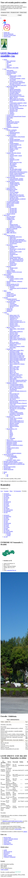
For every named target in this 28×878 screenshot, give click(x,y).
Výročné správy (10, 115)
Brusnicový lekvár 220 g (15, 376)
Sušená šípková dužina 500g (16, 353)
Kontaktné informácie (12, 299)
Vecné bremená (10, 277)
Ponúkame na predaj (14, 159)
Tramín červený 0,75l (15, 326)
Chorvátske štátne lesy (15, 92)
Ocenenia (9, 74)
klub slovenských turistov (16, 94)
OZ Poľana (6, 503)
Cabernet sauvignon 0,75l (16, 320)
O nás (5, 69)
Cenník (11, 255)
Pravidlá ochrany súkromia (13, 121)
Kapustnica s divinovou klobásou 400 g (15, 344)
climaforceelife (7, 468)
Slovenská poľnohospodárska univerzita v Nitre (17, 109)
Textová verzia (7, 36)
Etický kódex (10, 117)
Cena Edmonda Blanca (15, 257)
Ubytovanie (6, 841)
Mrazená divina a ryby (12, 428)
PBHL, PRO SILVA (11, 232)
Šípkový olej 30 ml (14, 373)
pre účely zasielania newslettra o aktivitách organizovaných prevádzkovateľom (14, 822)
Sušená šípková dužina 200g (16, 354)
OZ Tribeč (6, 496)
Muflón (11, 434)
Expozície (12, 158)
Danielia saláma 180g (15, 335)
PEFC (11, 222)
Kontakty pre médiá (11, 295)
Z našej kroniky (13, 166)
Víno (8, 314)
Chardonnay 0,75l (14, 318)
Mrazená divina (13, 146)
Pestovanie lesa (10, 230)
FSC (11, 223)
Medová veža (13, 372)
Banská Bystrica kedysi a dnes (17, 407)
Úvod (11, 220)
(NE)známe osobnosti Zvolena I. (17, 176)
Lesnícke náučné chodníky (13, 203)
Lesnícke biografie (14, 396)
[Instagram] (7, 30)
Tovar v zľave (10, 439)
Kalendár (9, 62)
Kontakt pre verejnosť (15, 300)
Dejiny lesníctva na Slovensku (17, 387)
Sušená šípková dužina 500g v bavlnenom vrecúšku (17, 351)
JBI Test (11, 307)
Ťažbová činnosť (11, 231)
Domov (5, 59)
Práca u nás (9, 120)
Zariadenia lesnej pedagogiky (16, 180)
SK (4, 473)
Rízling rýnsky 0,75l (14, 315)
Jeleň (11, 430)
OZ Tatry (6, 500)
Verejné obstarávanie (8, 34)
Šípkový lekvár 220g (14, 362)
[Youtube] (5, 20)
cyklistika (12, 88)
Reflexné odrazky (14, 424)
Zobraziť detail (23, 12)
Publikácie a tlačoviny (12, 383)
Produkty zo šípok (14, 148)
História (8, 119)
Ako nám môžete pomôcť (16, 169)
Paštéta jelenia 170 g (14, 337)
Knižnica (12, 167)
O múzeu (12, 154)
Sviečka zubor (13, 419)
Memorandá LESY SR (12, 86)
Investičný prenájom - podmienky (14, 281)
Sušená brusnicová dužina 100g (17, 355)
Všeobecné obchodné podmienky (14, 441)
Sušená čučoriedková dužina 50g (17, 360)
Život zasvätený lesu (14, 393)
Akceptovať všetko (5, 12)
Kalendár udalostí (14, 200)
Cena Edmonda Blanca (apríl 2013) (18, 85)
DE (7, 476)
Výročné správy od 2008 (15, 170)
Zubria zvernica (10, 204)
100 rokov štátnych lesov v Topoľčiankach (16, 389)
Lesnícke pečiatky (14, 395)
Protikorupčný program (12, 123)
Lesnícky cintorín (14, 185)
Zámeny (8, 282)
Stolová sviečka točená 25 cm (17, 422)
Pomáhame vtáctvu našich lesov (17, 196)
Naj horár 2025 (13, 212)
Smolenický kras (13, 111)
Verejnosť (6, 128)
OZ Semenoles (17, 491)
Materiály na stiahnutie (12, 228)
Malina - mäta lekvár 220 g (16, 377)
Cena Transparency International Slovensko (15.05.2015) (17, 83)
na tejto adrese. (18, 829)
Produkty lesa (10, 349)
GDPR (5, 850)
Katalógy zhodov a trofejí (16, 251)
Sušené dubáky (13, 378)
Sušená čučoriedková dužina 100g (18, 358)
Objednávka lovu (14, 254)
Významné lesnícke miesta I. (16, 384)
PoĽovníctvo (7, 853)
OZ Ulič (6, 512)
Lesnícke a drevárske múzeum (14, 153)
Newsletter (9, 65)
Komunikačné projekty (12, 189)
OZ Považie (6, 497)
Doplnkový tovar (11, 416)
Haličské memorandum (15, 89)
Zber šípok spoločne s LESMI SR (18, 199)
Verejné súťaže (13, 263)
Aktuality (9, 292)
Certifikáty (9, 449)
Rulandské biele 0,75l (15, 316)
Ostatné (11, 151)
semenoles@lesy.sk (11, 570)
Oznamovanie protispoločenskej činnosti (16, 116)
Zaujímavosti (13, 265)
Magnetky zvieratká (14, 423)
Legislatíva (12, 247)
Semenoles (12, 303)
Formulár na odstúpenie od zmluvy (15, 445)
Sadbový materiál (11, 270)
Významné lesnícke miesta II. (16, 385)
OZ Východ (6, 505)
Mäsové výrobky (11, 327)
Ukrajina (12, 112)
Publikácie (12, 150)
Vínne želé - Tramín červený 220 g (18, 381)
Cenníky (9, 535)
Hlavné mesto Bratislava (15, 90)
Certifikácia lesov (11, 219)
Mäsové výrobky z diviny (16, 147)
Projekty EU (12, 131)
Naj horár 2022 (13, 208)
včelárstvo (12, 113)
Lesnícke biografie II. (15, 397)
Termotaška (12, 438)
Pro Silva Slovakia (14, 107)
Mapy (11, 491)
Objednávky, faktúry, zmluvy (13, 460)
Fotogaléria (12, 186)
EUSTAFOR (13, 134)
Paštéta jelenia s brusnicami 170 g (17, 338)
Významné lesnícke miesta (13, 201)
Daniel (11, 435)
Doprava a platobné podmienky (14, 453)
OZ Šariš (6, 507)
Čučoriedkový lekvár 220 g (16, 374)
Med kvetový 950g (14, 368)
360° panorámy (13, 163)
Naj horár (9, 207)
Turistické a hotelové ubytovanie (14, 272)
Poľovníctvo (9, 245)
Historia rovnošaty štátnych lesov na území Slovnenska (18, 401)
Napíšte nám (6, 32)
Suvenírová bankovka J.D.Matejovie (18, 405)
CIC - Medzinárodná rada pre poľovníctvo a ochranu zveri (16, 260)
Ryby (11, 437)
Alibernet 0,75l (13, 319)
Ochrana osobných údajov (16, 174)
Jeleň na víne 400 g (14, 342)
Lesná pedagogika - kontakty (16, 178)
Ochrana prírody (10, 217)
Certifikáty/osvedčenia (15, 226)
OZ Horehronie (7, 501)
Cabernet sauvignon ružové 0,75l (17, 322)
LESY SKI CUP (13, 193)
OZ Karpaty (6, 493)
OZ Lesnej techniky (8, 510)
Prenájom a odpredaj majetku (10, 461)
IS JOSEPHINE (13, 457)
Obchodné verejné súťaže (10, 35)
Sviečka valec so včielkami (16, 418)
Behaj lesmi (12, 190)
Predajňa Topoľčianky (15, 139)
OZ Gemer (6, 504)
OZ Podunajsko (7, 495)
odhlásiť (25, 831)
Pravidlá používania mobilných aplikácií (13, 462)
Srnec (11, 431)
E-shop (5, 312)
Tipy (8, 63)
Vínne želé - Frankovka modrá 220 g (18, 380)
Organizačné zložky (11, 73)
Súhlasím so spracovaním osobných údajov (12, 821)
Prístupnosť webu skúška (12, 67)
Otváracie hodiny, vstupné (16, 155)
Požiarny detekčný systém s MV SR (18, 105)
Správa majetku (7, 274)
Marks (8, 66)
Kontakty (6, 297)
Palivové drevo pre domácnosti (17, 239)
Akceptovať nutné (15, 12)
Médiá (5, 291)
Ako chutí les (13, 399)
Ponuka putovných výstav (16, 162)
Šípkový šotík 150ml (14, 366)
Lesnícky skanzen (11, 181)
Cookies (8, 446)
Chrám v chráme (13, 411)
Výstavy (12, 157)
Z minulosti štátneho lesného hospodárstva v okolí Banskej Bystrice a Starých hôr (16, 414)
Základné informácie (14, 182)
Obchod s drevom (11, 213)
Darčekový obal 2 (14, 324)
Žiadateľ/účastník (14, 224)
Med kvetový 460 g (14, 361)
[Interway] (18, 872)
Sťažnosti (9, 125)
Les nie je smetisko (14, 192)
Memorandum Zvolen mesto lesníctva (18, 171)
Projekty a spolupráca (12, 130)
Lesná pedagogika (11, 177)
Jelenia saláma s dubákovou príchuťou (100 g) (16, 332)
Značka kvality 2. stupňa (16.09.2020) (15, 76)
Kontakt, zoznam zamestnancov (17, 173)
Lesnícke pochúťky (11, 135)
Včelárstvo (9, 273)
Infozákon (9, 311)
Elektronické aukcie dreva (16, 236)
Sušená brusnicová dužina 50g (17, 357)
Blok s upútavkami (11, 61)
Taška (11, 427)
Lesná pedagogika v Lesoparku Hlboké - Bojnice (17, 96)
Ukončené (12, 286)
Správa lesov (7, 215)
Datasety (9, 124)
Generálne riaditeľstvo (12, 71)
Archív (11, 458)
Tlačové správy (10, 293)
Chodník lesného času (15, 184)
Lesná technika (13, 304)
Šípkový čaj (12, 370)
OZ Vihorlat (6, 508)
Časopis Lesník (10, 296)
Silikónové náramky (14, 426)
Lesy (2, 491)
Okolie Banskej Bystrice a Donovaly (18, 403)
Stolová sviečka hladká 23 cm (17, 420)
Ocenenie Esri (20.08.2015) (16, 81)
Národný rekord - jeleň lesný (16, 258)
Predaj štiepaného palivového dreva (18, 240)
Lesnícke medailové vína (15, 144)
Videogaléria (13, 165)
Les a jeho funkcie (11, 216)
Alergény (9, 450)
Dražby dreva (13, 238)
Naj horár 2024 (13, 211)
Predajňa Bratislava (14, 143)
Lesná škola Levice (11, 188)
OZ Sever (6, 499)
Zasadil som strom (14, 197)
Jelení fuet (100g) (14, 334)
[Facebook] (5, 23)
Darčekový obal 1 (14, 323)
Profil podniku (10, 70)
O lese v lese (13, 404)
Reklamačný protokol (12, 443)
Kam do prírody (7, 837)
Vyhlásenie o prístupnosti (12, 127)
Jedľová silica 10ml (14, 369)
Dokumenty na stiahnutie (15, 227)
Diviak (11, 433)
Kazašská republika (14, 93)
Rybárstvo (9, 266)
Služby (5, 234)
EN (7, 474)
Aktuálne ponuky (14, 246)
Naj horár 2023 (13, 209)
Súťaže (11, 161)
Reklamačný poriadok (12, 442)
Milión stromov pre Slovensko (17, 98)
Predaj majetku (10, 276)
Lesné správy (10, 308)
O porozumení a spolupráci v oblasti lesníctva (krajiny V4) (18, 103)
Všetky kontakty (4, 869)
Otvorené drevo (10, 205)
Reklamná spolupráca (15, 132)
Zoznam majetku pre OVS (13, 284)
